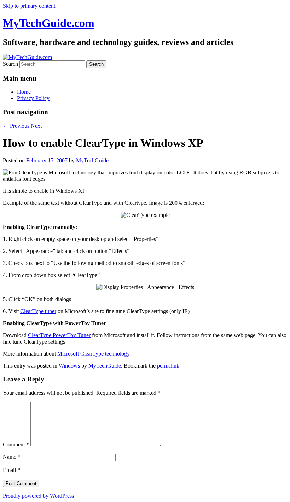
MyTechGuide (92, 160)
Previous (16, 126)
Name (12, 457)
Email (11, 470)
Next (40, 126)
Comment (16, 445)
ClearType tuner (38, 311)
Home (24, 92)
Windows (69, 366)
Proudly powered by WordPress (38, 496)
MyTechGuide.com (48, 23)
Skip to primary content (29, 6)
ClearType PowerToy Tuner (59, 335)
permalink (168, 366)
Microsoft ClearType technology (93, 354)
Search (10, 64)
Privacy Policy (33, 98)
